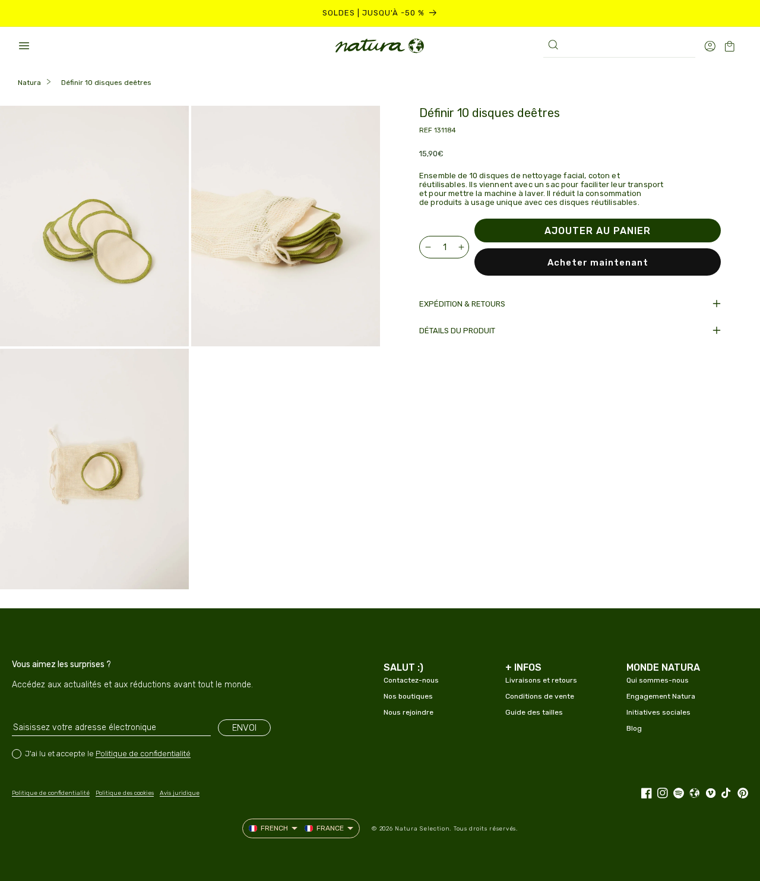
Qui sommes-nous (657, 680)
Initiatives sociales (658, 712)
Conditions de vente (539, 696)
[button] (24, 46)
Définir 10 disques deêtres (106, 82)
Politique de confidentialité (143, 753)
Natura (29, 82)
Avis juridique (180, 793)
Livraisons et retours (541, 680)
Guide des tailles (534, 712)
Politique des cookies (125, 793)
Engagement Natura (660, 696)
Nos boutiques (408, 696)
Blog (634, 728)
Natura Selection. (423, 828)
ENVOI (244, 727)
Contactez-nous (411, 680)
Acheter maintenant (597, 262)
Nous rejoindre (408, 712)
